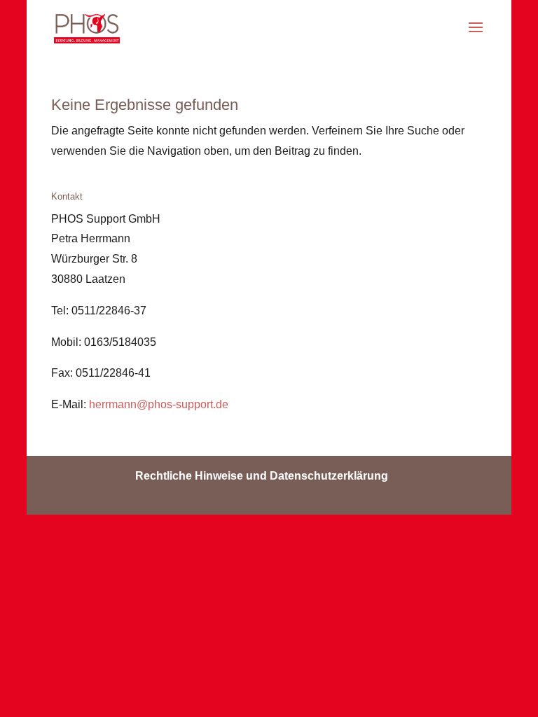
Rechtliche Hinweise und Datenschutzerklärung (261, 476)
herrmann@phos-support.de (158, 404)
